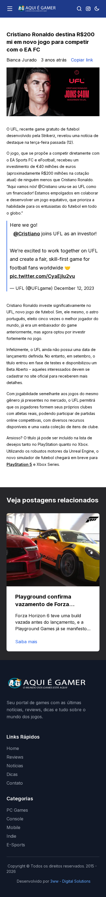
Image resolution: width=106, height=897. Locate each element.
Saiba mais (26, 641)
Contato (15, 783)
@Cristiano (26, 233)
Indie (11, 836)
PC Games (17, 810)
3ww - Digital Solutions (70, 881)
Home (13, 748)
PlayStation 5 (19, 464)
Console (15, 818)
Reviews (15, 757)
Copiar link (82, 60)
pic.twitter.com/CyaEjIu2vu (42, 276)
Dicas (12, 774)
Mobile (13, 827)
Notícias (15, 765)
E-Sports (16, 844)
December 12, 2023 (74, 288)
